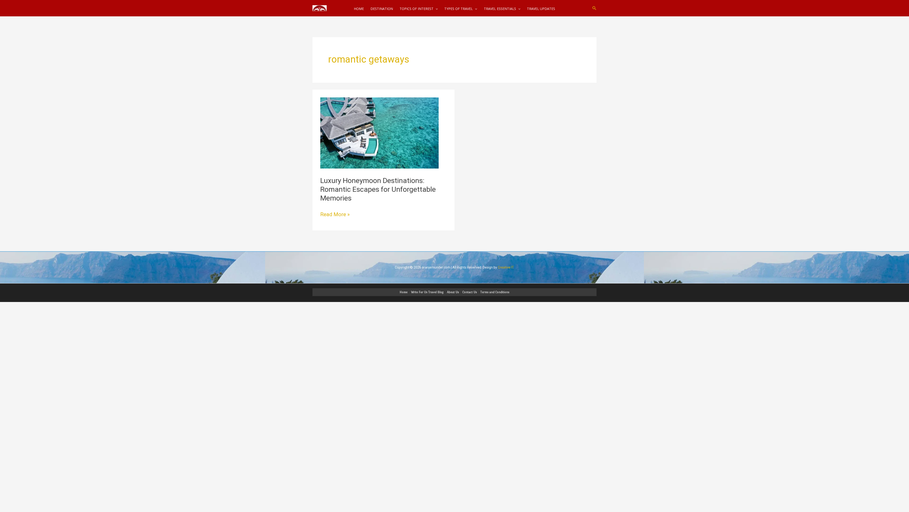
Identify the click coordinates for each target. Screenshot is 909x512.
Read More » (335, 213)
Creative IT (506, 267)
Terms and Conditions (494, 292)
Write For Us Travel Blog (427, 292)
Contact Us (469, 292)
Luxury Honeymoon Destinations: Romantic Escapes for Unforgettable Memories (378, 189)
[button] (594, 8)
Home (404, 292)
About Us (453, 292)
